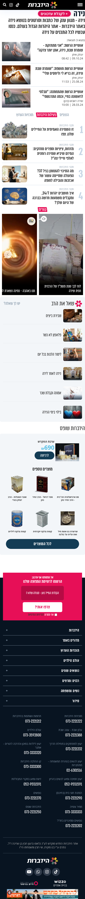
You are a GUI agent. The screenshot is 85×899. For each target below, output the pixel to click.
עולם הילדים (71, 660)
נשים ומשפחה (70, 690)
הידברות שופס (33, 807)
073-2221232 (74, 749)
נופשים (37, 793)
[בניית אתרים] (60, 882)
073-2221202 (73, 826)
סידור (75, 701)
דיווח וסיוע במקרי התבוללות (26, 779)
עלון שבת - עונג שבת (70, 730)
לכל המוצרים (43, 544)
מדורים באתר (71, 640)
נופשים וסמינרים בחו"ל (69, 820)
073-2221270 (33, 798)
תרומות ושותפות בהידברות (27, 716)
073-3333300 (32, 766)
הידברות (74, 630)
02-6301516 (74, 770)
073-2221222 (74, 721)
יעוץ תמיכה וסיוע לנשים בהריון (65, 779)
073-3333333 (73, 812)
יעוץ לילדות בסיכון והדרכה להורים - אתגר (22, 745)
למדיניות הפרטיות (36, 614)
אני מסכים (41, 614)
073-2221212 (33, 721)
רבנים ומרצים (70, 680)
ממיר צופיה (76, 807)
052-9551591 (73, 784)
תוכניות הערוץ (70, 650)
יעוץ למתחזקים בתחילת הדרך (65, 744)
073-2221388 (73, 735)
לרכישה (44, 455)
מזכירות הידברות (73, 716)
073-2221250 (32, 812)
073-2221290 (73, 798)
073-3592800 (32, 735)
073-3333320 (32, 753)
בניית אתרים (60, 885)
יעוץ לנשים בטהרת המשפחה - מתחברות (65, 763)
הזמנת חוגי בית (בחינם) (69, 793)
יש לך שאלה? (12, 303)
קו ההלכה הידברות (31, 761)
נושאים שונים (70, 670)
